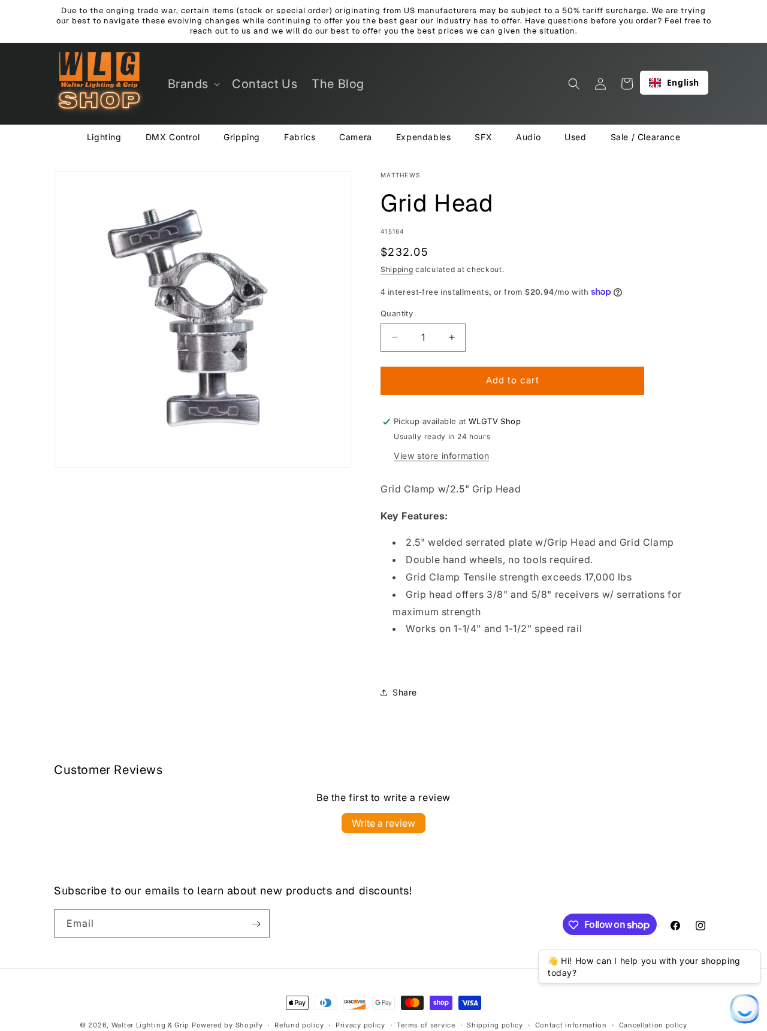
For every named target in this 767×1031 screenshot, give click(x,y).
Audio (528, 137)
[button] (193, 84)
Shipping (397, 269)
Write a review (383, 823)
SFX (483, 137)
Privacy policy (360, 1024)
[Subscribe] (256, 924)
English (683, 82)
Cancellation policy (653, 1024)
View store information (441, 456)
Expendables (423, 137)
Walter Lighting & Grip (150, 1025)
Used (575, 137)
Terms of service (426, 1024)
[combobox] (674, 83)
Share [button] (404, 692)
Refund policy (299, 1024)
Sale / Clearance (646, 137)
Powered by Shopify (227, 1025)
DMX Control (173, 137)
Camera (355, 137)
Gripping (242, 137)
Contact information (571, 1024)
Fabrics (299, 137)
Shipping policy (495, 1024)
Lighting (104, 137)
